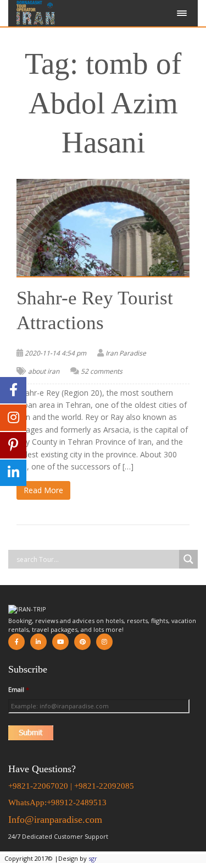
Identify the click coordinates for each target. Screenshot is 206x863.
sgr (92, 858)
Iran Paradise (125, 353)
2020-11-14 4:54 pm (55, 353)
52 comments (102, 371)
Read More (43, 490)
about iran (43, 371)
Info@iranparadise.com (55, 819)
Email (18, 689)
